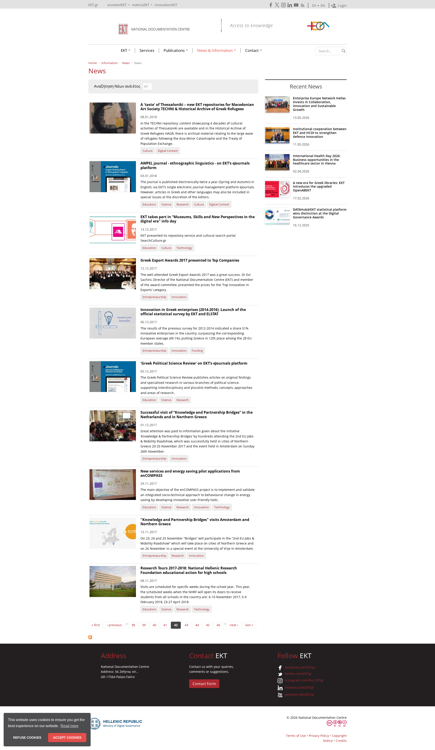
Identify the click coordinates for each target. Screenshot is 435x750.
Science (166, 204)
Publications (175, 50)
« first (96, 625)
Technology (184, 248)
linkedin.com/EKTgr (299, 687)
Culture (147, 151)
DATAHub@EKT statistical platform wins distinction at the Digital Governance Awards (319, 213)
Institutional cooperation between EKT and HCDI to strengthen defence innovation (319, 133)
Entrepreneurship (154, 297)
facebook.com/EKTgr (300, 667)
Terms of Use (296, 735)
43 (186, 625)
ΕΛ (314, 5)
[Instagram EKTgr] (284, 5)
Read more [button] (69, 726)
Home (92, 63)
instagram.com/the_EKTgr (304, 680)
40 (154, 625)
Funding (197, 351)
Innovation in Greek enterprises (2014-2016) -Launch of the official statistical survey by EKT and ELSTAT (193, 311)
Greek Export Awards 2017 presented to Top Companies (189, 260)
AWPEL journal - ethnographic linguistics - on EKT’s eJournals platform (195, 165)
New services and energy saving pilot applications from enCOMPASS (190, 473)
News (126, 63)
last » (249, 625)
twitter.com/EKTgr (298, 673)
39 (144, 625)
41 (165, 625)
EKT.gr (93, 4)
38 (133, 625)
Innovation (179, 297)
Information (109, 63)
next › (234, 625)
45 (208, 625)
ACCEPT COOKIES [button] (67, 737)
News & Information (215, 50)
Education (149, 204)
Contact (252, 50)
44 (197, 625)
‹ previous (114, 625)
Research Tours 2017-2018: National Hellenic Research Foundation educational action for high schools (188, 570)
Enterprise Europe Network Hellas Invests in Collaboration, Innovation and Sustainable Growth (319, 104)
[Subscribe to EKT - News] (173, 637)
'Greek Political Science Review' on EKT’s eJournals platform (193, 363)
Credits (341, 740)
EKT (124, 50)
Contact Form (204, 683)
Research (182, 204)
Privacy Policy (319, 735)
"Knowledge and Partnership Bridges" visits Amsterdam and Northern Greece (194, 521)
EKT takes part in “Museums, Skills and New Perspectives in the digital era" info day (197, 219)
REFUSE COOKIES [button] (27, 737)
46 (218, 625)
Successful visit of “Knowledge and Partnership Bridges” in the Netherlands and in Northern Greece (196, 414)
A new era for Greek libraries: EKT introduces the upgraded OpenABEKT (319, 187)
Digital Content (168, 151)
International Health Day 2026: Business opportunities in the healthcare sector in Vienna (317, 160)
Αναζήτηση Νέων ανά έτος (117, 86)
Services (147, 50)
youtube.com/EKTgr (299, 694)
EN (323, 5)
